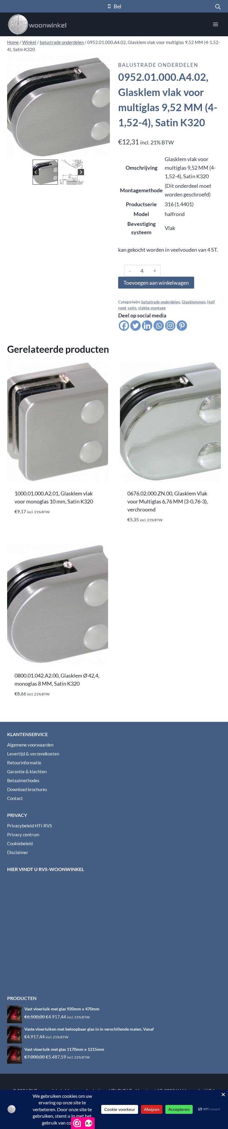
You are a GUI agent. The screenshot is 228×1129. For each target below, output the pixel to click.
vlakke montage (152, 308)
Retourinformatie (24, 762)
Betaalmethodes (23, 780)
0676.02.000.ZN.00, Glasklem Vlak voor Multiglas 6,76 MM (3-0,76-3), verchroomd (167, 501)
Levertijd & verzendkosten (33, 753)
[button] (45, 172)
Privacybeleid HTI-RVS (29, 825)
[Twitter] (135, 325)
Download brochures (27, 789)
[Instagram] (170, 325)
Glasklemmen (193, 302)
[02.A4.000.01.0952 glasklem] (58, 106)
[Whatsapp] (158, 325)
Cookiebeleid (20, 843)
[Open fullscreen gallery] (104, 152)
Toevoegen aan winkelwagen (156, 282)
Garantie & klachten (27, 771)
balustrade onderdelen (158, 65)
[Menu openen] (215, 24)
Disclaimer (17, 852)
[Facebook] (124, 325)
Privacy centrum (23, 834)
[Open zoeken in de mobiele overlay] (218, 6)
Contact (15, 798)
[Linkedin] (147, 325)
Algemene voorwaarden (30, 744)
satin (132, 308)
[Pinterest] (182, 325)
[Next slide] (81, 172)
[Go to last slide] (36, 172)
